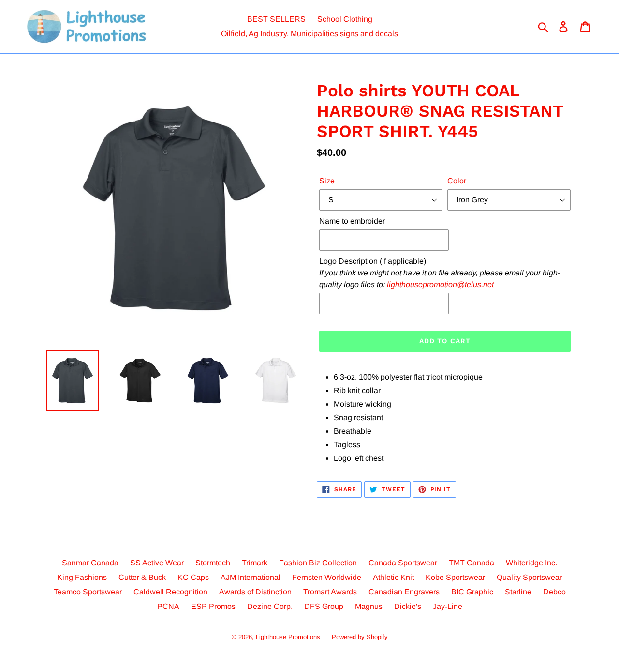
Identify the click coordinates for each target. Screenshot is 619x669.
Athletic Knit (393, 577)
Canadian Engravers (404, 592)
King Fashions (82, 577)
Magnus (369, 606)
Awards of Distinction (255, 592)
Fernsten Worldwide (326, 577)
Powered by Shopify (360, 636)
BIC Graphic (472, 592)
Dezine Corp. (270, 606)
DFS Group (323, 606)
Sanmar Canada (90, 563)
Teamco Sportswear (88, 592)
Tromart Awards (330, 592)
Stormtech (212, 563)
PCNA (168, 606)
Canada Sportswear (402, 563)
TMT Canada (471, 563)
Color (456, 181)
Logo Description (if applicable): (439, 273)
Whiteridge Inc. (531, 563)
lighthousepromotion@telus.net (440, 284)
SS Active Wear (157, 563)
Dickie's (407, 606)
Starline (518, 592)
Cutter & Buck (142, 577)
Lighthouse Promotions (288, 636)
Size (327, 181)
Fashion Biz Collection (318, 563)
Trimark (254, 563)
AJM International (250, 577)
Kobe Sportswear (455, 577)
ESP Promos (213, 606)
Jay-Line (447, 606)
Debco (554, 592)
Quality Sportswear (529, 577)
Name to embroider (352, 221)
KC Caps (193, 577)
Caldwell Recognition (170, 592)
